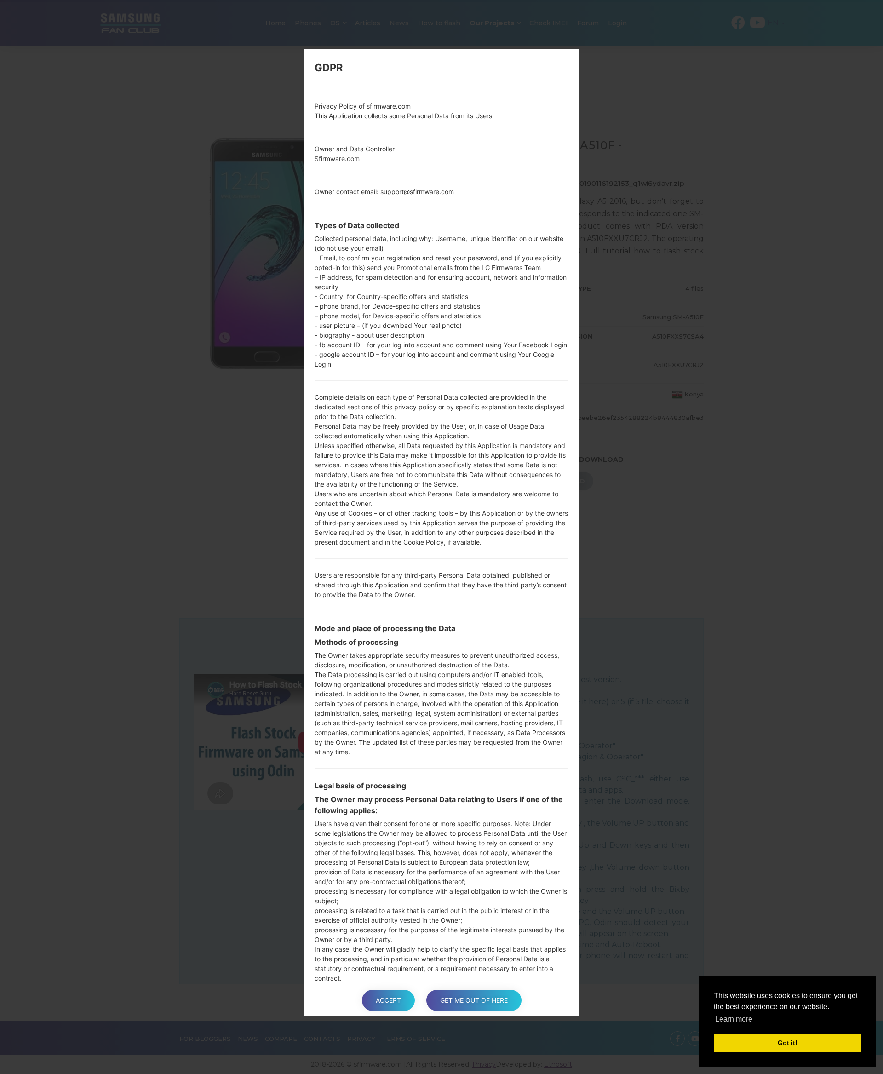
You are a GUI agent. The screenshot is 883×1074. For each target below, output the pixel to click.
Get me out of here (474, 1000)
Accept (388, 1000)
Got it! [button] (787, 1042)
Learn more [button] (733, 1019)
